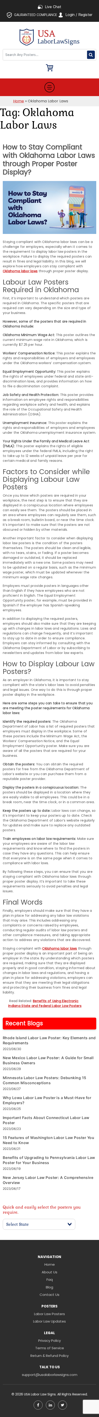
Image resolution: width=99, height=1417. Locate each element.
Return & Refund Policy (49, 1355)
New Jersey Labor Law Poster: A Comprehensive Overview (48, 1180)
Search (91, 55)
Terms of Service (49, 1348)
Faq (50, 1279)
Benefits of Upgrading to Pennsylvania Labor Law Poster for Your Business (49, 1160)
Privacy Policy (49, 1340)
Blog (49, 1287)
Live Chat (53, 6)
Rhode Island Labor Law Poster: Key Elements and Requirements (49, 1040)
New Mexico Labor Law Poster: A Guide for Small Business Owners (48, 1060)
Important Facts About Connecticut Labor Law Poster (46, 1120)
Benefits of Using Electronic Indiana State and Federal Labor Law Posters (45, 1003)
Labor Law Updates (49, 1321)
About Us (49, 1272)
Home (18, 101)
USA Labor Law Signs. (40, 1394)
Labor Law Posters (49, 1313)
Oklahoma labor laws (20, 271)
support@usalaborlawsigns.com (49, 1374)
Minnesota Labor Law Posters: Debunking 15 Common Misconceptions (44, 1080)
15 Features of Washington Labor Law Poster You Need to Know (48, 1140)
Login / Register (78, 14)
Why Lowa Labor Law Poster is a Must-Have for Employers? (47, 1100)
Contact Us (49, 1294)
